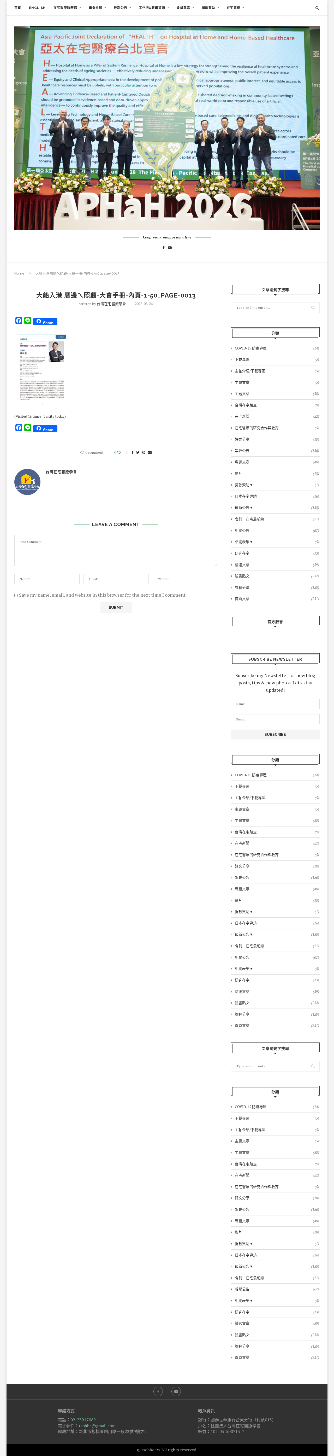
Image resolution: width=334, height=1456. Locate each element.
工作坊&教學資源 (152, 8)
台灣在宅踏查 (277, 405)
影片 (277, 473)
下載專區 (277, 359)
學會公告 (277, 450)
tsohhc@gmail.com (97, 1426)
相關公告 (277, 530)
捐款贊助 (208, 8)
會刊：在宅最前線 (277, 518)
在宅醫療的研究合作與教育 (277, 427)
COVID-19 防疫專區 (277, 348)
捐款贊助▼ (277, 484)
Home (19, 273)
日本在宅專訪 (277, 496)
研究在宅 (277, 553)
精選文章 (277, 564)
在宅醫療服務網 (65, 8)
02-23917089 (83, 1420)
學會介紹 (95, 8)
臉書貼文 (277, 575)
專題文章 (277, 461)
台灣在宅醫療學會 (111, 303)
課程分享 (277, 587)
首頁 (17, 8)
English (37, 8)
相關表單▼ (277, 541)
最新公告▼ (277, 507)
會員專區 (183, 8)
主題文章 (277, 382)
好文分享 (277, 439)
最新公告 (120, 8)
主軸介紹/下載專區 (277, 370)
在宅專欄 (233, 8)
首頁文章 (277, 598)
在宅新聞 (277, 416)
